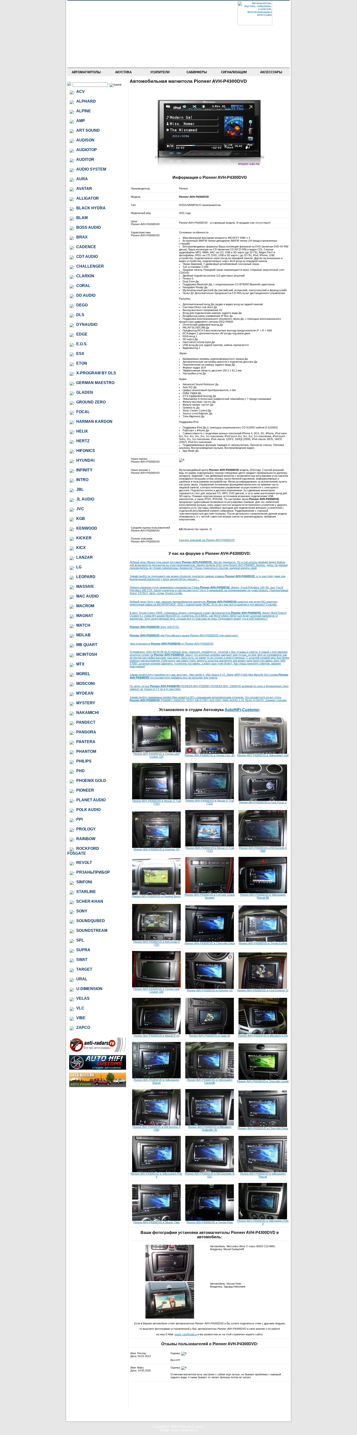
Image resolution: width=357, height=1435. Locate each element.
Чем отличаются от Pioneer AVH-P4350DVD (171, 643)
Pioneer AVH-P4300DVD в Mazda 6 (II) (156, 1035)
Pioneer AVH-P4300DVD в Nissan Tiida (156, 1222)
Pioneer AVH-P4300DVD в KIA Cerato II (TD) (156, 943)
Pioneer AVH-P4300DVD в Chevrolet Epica (210, 943)
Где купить (86, 34)
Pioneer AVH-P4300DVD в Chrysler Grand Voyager (210, 896)
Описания (86, 41)
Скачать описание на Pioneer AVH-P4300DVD (207, 540)
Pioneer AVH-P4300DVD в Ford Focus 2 (263, 802)
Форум (86, 26)
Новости (86, 12)
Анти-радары (86, 55)
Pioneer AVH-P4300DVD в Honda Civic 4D (210, 755)
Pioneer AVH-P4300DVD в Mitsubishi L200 (263, 1035)
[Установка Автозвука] (97, 1068)
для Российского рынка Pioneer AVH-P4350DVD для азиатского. (184, 635)
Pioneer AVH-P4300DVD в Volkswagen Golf (263, 755)
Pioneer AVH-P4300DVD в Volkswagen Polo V (156, 1175)
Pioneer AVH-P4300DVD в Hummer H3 (156, 849)
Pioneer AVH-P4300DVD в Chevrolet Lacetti (263, 1081)
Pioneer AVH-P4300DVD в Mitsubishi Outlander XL (209, 1128)
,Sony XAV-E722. (154, 626)
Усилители (160, 72)
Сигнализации (234, 72)
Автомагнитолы (86, 72)
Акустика (123, 72)
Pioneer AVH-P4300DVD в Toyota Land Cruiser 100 (156, 990)
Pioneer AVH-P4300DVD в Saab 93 (209, 1035)
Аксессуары (271, 72)
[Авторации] (97, 1086)
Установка (86, 48)
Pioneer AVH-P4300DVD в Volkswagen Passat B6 (263, 896)
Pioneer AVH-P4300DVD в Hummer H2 (210, 990)
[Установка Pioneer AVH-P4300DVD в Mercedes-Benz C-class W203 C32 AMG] (169, 1280)
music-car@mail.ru (185, 1334)
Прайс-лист (86, 19)
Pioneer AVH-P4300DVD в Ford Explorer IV (262, 990)
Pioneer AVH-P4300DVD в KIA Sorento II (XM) (263, 849)
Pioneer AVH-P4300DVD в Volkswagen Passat (263, 1175)
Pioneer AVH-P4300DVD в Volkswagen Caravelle (209, 1081)
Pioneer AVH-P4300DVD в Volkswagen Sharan (156, 1081)
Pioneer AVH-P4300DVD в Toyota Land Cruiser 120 (156, 755)
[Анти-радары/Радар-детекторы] (97, 1051)
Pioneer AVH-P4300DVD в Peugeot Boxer (156, 896)
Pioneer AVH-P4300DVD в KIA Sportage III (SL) (210, 1175)
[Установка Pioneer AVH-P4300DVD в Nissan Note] (169, 1317)
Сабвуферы (197, 72)
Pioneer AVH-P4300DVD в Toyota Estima (263, 943)
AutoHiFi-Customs (242, 710)
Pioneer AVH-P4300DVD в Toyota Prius (210, 1222)
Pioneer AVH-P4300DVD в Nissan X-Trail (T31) (156, 802)
